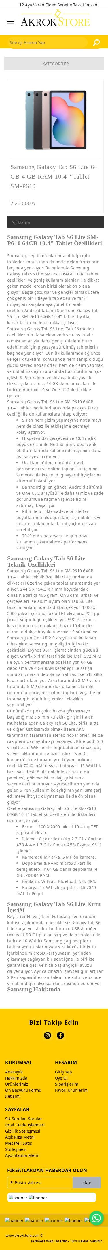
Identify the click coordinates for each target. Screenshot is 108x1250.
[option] (55, 120)
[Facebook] (61, 1035)
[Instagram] (48, 1035)
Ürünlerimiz (16, 1084)
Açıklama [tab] (21, 222)
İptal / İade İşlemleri (25, 1125)
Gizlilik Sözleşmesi (22, 1131)
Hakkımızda (16, 1078)
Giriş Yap (63, 1072)
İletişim (12, 1096)
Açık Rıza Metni (20, 1137)
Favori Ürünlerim (71, 1090)
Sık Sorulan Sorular (23, 1119)
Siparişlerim (66, 1084)
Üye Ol (61, 1078)
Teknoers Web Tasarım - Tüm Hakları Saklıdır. (66, 1241)
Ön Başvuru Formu (23, 1090)
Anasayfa (14, 1072)
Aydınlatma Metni (22, 1155)
